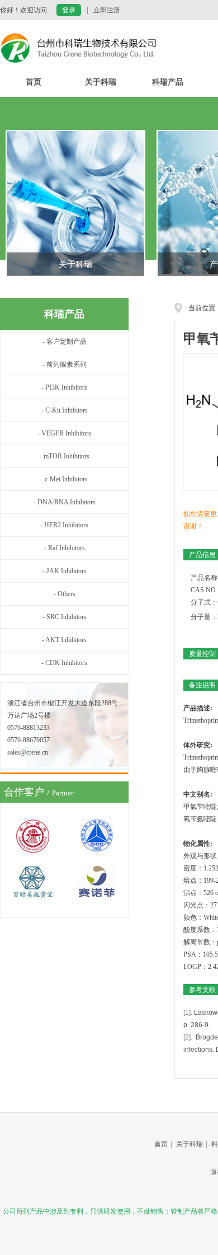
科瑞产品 (167, 82)
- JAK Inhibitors (64, 571)
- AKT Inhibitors (64, 640)
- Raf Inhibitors (64, 548)
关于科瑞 (100, 82)
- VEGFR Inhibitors (64, 433)
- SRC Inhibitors (64, 617)
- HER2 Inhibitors (64, 525)
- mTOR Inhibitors (64, 456)
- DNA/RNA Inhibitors (65, 502)
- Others (64, 594)
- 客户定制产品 (64, 341)
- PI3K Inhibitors (64, 387)
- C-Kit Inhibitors (64, 410)
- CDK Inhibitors (64, 663)
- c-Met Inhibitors (64, 479)
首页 (33, 82)
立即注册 (106, 10)
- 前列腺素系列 (64, 364)
